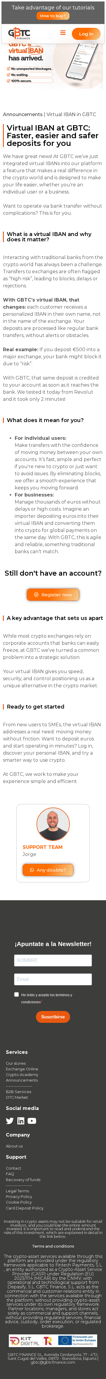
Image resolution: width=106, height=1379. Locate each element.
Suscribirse (53, 1016)
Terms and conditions (53, 1246)
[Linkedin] (21, 1121)
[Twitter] (10, 1121)
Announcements (23, 114)
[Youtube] (32, 1121)
